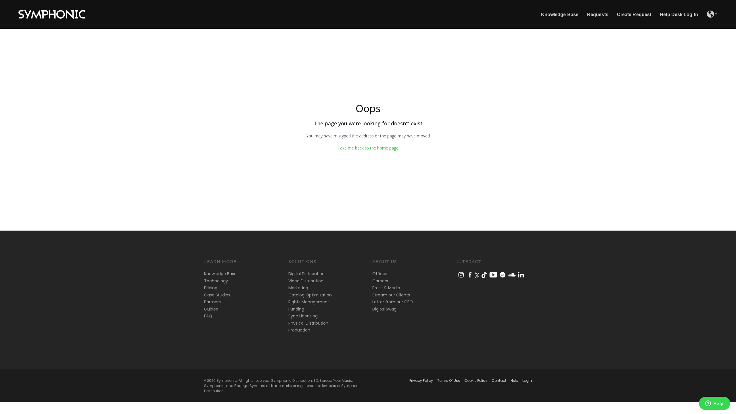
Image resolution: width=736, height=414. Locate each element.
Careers (380, 281)
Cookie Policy (475, 380)
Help (514, 380)
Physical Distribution (308, 323)
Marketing (298, 288)
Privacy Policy (421, 380)
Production (299, 330)
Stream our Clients (391, 295)
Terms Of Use (448, 380)
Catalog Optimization (310, 295)
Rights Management (308, 302)
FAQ (208, 316)
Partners (212, 302)
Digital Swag (384, 309)
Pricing (210, 288)
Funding (296, 309)
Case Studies (217, 295)
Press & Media (386, 288)
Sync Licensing (303, 316)
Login (527, 380)
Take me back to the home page (368, 148)
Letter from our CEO (392, 302)
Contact (499, 380)
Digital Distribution (306, 274)
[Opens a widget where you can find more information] (714, 404)
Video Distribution (305, 281)
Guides (211, 309)
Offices (379, 274)
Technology (216, 281)
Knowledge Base (220, 274)
